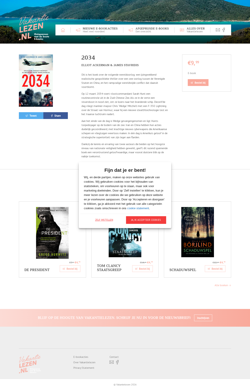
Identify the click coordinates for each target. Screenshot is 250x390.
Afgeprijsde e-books (152, 30)
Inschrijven (203, 318)
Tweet (33, 115)
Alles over (196, 30)
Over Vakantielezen (84, 362)
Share (57, 115)
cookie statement (138, 208)
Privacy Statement (83, 367)
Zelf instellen (104, 219)
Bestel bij (199, 82)
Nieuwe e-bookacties (100, 30)
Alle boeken (222, 285)
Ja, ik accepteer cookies (146, 219)
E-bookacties (80, 357)
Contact (114, 357)
